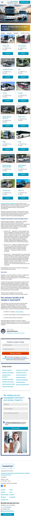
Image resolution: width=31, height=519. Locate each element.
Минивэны (3, 497)
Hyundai (20, 93)
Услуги (11, 489)
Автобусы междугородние (8, 384)
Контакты (12, 494)
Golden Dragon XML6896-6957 (6, 166)
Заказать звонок (25, 2)
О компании (12, 497)
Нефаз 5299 (21, 116)
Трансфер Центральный (8, 381)
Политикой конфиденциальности (13, 422)
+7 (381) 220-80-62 (13, 1)
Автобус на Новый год (21, 375)
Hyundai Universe (7, 69)
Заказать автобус (15, 353)
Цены (11, 492)
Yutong (4, 93)
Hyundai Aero (6, 190)
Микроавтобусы (5, 494)
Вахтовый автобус (20, 382)
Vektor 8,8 (21, 190)
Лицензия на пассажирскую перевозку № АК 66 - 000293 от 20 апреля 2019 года (15, 474)
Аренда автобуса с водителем (8, 203)
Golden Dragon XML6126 (6, 117)
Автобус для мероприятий (22, 384)
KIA (19, 69)
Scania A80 (5, 46)
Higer (4, 141)
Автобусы (3, 492)
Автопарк (3, 489)
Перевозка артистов (21, 377)
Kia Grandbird (22, 46)
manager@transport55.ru (8, 511)
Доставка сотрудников (7, 379)
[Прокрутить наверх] (5, 515)
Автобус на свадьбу (7, 370)
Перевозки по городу (21, 372)
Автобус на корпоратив (7, 372)
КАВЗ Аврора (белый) (22, 166)
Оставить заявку (15, 428)
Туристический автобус (7, 386)
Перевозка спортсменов (22, 379)
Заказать (8, 53)
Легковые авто (4, 499)
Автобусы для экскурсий (22, 370)
